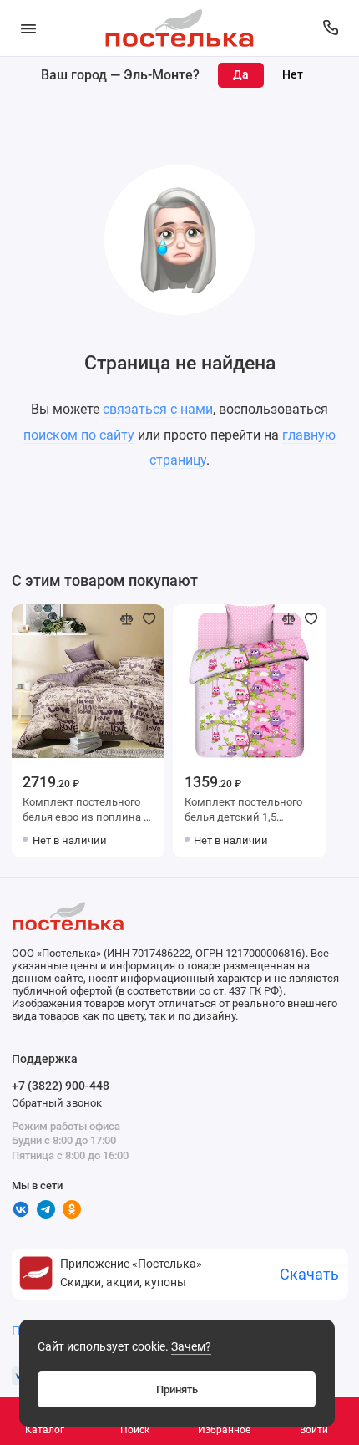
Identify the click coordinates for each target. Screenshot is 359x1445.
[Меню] (28, 28)
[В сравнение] (126, 619)
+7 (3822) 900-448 (60, 1085)
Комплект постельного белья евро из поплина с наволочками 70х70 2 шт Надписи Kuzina (86, 811)
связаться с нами (158, 409)
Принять (177, 1389)
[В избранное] (149, 619)
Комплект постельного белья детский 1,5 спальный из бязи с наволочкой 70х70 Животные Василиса (243, 811)
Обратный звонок (57, 1102)
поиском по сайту (78, 435)
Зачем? (191, 1347)
